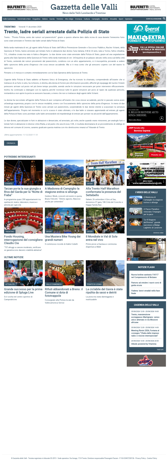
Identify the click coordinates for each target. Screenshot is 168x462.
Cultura (87, 19)
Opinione (128, 19)
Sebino (45, 19)
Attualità (113, 19)
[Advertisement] (146, 376)
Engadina (36, 19)
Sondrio (105, 19)
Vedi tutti (160, 349)
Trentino (59, 19)
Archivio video (158, 233)
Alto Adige (69, 19)
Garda (52, 19)
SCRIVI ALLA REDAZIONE (153, 19)
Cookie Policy (152, 458)
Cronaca (78, 19)
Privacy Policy (140, 458)
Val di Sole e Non (24, 19)
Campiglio (96, 19)
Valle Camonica (9, 19)
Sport (121, 19)
